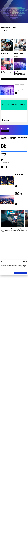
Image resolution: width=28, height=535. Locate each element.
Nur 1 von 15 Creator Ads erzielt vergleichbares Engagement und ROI (19, 54)
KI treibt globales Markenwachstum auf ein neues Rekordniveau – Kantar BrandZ (20, 74)
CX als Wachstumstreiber (6, 72)
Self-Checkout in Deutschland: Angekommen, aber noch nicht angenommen (7, 54)
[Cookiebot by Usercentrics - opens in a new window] (24, 261)
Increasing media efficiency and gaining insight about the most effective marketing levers (12, 230)
